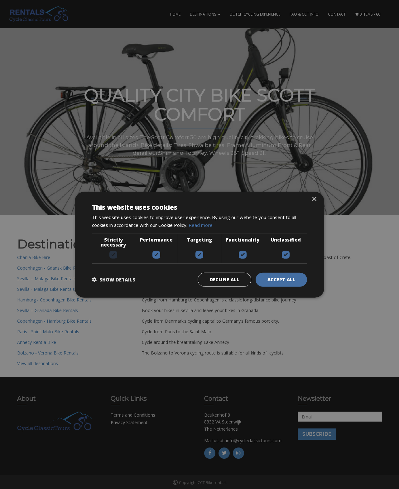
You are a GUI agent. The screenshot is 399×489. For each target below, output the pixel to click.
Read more (201, 225)
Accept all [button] (281, 279)
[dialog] (199, 244)
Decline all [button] (224, 279)
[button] (113, 279)
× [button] (314, 199)
